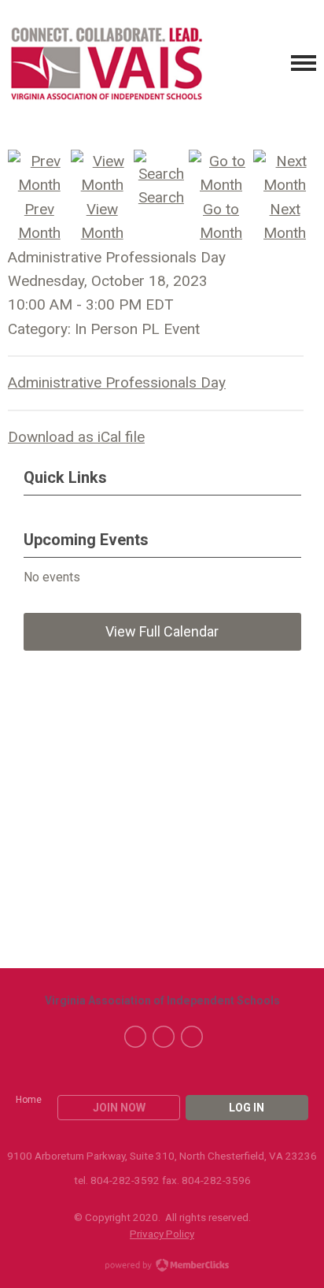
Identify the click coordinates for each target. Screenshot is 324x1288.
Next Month (284, 221)
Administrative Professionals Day (117, 382)
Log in (246, 1107)
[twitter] (164, 1037)
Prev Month (39, 221)
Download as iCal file (76, 437)
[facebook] (135, 1037)
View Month (102, 221)
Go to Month (221, 221)
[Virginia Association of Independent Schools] (106, 63)
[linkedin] (192, 1037)
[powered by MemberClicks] (162, 1267)
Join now (119, 1107)
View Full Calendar (162, 631)
